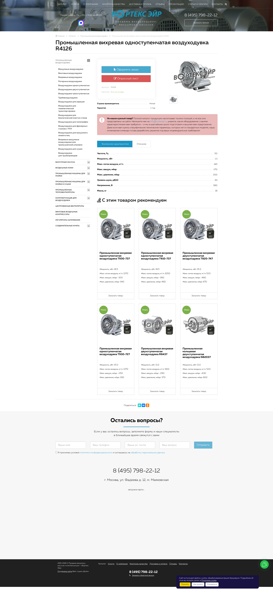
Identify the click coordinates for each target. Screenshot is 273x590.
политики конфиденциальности (96, 453)
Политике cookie (208, 580)
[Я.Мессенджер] (139, 405)
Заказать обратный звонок (143, 575)
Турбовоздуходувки (67, 98)
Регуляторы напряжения (67, 220)
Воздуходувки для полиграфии (73, 122)
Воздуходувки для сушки (70, 149)
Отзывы (160, 4)
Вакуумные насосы (65, 162)
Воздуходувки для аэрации (71, 102)
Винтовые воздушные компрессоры (66, 213)
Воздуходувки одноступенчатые (74, 86)
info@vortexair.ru (158, 121)
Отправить (203, 445)
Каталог (62, 4)
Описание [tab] (141, 144)
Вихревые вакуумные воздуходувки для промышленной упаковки (70, 142)
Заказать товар (115, 296)
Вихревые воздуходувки (70, 77)
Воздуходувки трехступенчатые (73, 94)
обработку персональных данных (148, 453)
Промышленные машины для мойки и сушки (70, 183)
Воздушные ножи (64, 168)
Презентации (176, 4)
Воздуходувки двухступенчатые (73, 90)
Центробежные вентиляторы (69, 206)
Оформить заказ (127, 69)
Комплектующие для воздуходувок (65, 199)
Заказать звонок (201, 23)
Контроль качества (113, 4)
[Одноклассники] (147, 405)
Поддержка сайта (65, 571)
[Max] (81, 25)
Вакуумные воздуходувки (70, 69)
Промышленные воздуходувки (63, 62)
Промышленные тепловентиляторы (65, 191)
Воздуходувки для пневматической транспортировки (67, 108)
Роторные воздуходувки (70, 81)
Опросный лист (127, 78)
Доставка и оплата (140, 4)
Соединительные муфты (67, 226)
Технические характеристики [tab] (115, 144)
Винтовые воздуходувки (70, 73)
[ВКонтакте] (143, 405)
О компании (90, 4)
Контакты (217, 4)
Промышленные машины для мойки (70, 175)
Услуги (75, 4)
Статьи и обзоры (197, 4)
